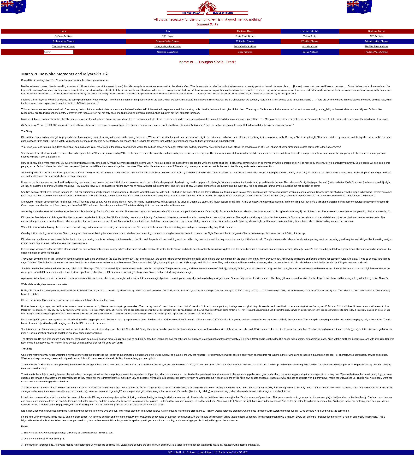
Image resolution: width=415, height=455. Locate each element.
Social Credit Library (245, 36)
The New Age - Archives (63, 46)
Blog (168, 31)
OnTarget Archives (63, 36)
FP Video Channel (309, 41)
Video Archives (245, 52)
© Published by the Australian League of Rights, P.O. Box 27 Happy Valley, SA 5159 (207, 452)
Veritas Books (309, 36)
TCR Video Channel (245, 41)
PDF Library (167, 36)
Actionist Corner (309, 46)
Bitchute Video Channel (64, 41)
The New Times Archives (376, 46)
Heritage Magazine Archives (167, 46)
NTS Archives (376, 36)
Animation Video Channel (376, 41)
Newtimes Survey (376, 31)
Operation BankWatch (167, 52)
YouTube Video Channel (376, 52)
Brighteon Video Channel (167, 41)
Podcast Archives (310, 52)
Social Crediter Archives (245, 46)
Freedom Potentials (310, 31)
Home (63, 31)
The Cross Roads (245, 31)
